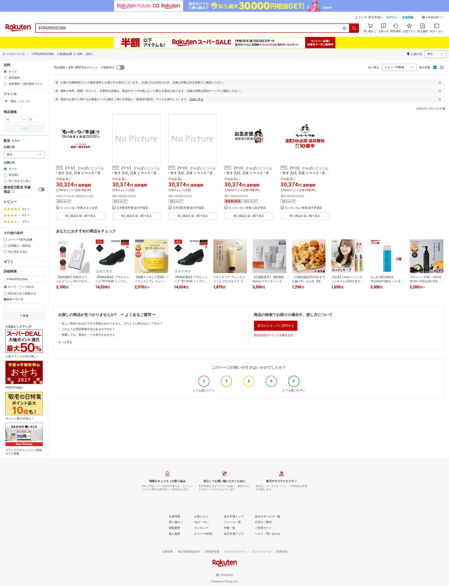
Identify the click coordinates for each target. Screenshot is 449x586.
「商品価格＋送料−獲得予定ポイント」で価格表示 (83, 67)
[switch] (41, 189)
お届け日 (9, 162)
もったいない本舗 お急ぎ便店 (247, 207)
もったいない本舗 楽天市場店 (303, 207)
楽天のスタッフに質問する (275, 325)
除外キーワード (13, 299)
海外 (17, 140)
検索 (26, 128)
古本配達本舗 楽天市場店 (132, 207)
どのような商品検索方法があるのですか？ (88, 329)
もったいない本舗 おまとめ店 (79, 207)
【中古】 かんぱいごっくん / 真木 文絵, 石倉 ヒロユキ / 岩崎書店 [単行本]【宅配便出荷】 (80, 173)
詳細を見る (196, 99)
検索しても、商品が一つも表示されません (88, 334)
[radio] (5, 71)
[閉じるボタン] (440, 82)
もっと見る (65, 342)
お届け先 (9, 146)
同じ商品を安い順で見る (80, 216)
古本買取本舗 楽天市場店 (188, 207)
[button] (432, 17)
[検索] (354, 28)
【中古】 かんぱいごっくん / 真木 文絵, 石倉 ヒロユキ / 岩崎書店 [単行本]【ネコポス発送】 (248, 173)
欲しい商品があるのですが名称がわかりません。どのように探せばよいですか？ (112, 323)
